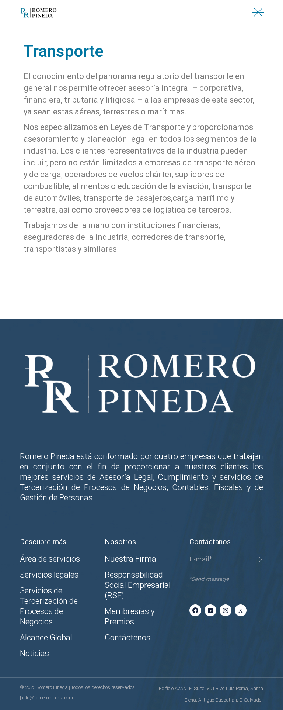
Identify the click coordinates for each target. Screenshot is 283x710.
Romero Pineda (52, 687)
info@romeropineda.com (47, 697)
